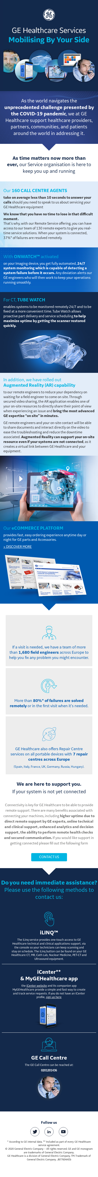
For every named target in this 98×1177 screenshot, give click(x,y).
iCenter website (36, 985)
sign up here (54, 997)
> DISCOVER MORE (17, 547)
